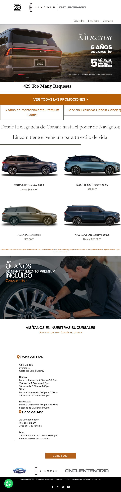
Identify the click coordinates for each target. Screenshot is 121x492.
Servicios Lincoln (49, 332)
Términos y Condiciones (64, 479)
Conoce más (15, 280)
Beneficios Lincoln (71, 332)
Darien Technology (92, 479)
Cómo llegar (60, 455)
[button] (8, 483)
